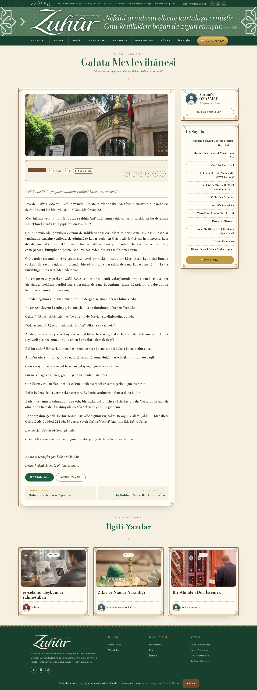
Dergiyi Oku (212, 41)
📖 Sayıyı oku (210, 260)
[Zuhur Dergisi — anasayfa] (128, 21)
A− (50, 171)
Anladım (190, 683)
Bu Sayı (59, 40)
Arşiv (76, 40)
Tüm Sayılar (114, 644)
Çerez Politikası (199, 650)
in (155, 173)
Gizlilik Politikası (200, 644)
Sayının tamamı (70, 477)
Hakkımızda (144, 40)
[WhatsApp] (224, 3)
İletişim (184, 40)
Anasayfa (38, 40)
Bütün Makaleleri (210, 112)
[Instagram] (218, 3)
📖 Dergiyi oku (39, 477)
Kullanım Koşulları (201, 661)
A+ (66, 171)
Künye (165, 40)
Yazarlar (120, 40)
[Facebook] (212, 3)
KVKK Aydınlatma (200, 655)
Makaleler (97, 40)
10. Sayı (119, 54)
